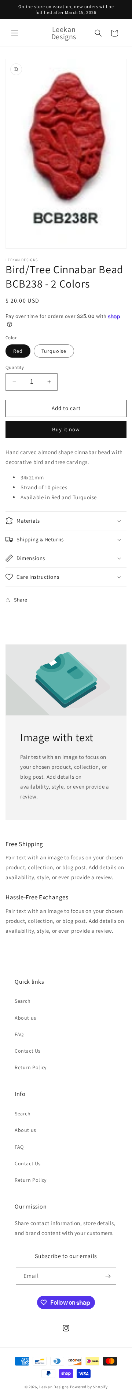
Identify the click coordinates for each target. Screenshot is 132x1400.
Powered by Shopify (89, 1386)
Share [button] (20, 599)
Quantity (15, 367)
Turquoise (53, 351)
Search (23, 1001)
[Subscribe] (108, 1276)
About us (25, 1018)
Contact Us (28, 1051)
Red (18, 351)
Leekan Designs (54, 1386)
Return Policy (31, 1067)
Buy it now (66, 429)
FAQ (19, 1034)
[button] (15, 33)
